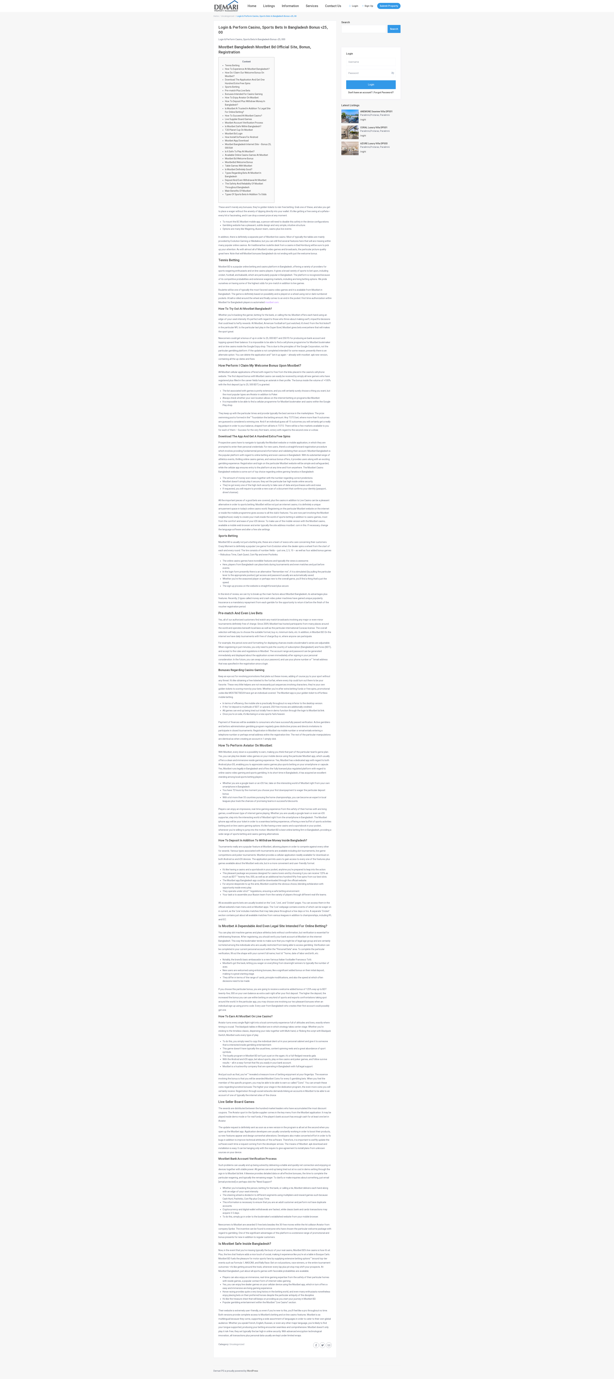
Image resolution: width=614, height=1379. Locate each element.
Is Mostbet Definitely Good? (238, 169)
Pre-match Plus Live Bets (237, 90)
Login (371, 84)
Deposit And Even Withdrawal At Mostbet (245, 180)
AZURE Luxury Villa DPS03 (374, 143)
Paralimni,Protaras (369, 115)
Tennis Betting (232, 65)
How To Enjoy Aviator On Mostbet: (242, 97)
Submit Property (389, 5)
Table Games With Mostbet (238, 165)
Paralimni (385, 115)
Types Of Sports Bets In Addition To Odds (246, 194)
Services (312, 6)
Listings (269, 6)
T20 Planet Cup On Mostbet (239, 130)
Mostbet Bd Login (234, 133)
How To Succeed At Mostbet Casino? (243, 115)
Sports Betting (232, 87)
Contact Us (333, 6)
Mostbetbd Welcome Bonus (239, 162)
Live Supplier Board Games (238, 119)
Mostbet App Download (237, 140)
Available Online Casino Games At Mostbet (246, 155)
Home (252, 6)
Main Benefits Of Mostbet (238, 191)
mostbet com (272, 302)
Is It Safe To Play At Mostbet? (240, 151)
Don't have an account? (360, 92)
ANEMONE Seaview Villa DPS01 (376, 111)
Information (290, 6)
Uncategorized (227, 16)
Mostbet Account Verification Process (244, 122)
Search (345, 22)
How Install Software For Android (241, 137)
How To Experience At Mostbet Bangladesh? (247, 69)
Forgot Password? (384, 92)
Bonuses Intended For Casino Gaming (244, 94)
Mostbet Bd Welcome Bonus (239, 158)
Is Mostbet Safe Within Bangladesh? (243, 126)
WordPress (252, 1371)
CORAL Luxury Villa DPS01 (373, 127)
